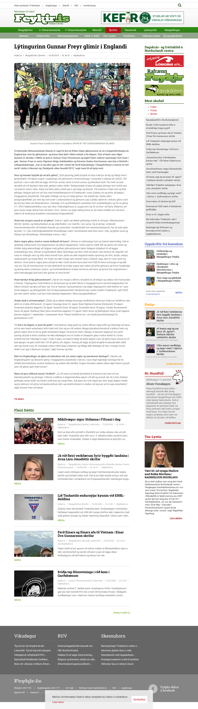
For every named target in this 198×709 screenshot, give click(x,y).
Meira (61, 443)
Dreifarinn (129, 35)
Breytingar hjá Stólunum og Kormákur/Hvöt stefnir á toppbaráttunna (159, 230)
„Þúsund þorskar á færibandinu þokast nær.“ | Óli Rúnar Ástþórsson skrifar (163, 160)
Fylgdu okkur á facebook (169, 688)
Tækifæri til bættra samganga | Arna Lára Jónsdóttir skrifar (163, 187)
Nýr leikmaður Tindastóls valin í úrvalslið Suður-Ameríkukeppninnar (163, 221)
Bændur (24, 35)
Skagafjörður (25, 30)
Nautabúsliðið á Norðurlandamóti (162, 120)
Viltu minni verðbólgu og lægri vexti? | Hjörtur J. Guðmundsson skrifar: (163, 195)
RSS (76, 5)
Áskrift (65, 5)
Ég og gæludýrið (172, 35)
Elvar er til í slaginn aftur (158, 214)
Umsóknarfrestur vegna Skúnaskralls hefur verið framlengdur (164, 170)
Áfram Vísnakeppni (158, 384)
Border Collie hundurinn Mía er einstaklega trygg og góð (160, 127)
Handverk (130, 30)
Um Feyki (70, 688)
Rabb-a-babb (92, 35)
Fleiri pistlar (174, 363)
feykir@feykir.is (153, 294)
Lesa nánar (58, 702)
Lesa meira (176, 518)
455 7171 (56, 688)
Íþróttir (153, 114)
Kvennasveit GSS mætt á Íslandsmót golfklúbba (163, 208)
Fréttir (153, 107)
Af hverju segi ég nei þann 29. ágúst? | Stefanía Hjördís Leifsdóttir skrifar (163, 179)
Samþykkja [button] (139, 699)
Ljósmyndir (150, 30)
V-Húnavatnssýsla (75, 30)
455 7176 (27, 688)
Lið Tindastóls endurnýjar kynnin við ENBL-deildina (163, 143)
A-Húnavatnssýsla (49, 30)
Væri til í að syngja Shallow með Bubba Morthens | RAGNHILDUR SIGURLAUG (162, 474)
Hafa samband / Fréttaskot (27, 5)
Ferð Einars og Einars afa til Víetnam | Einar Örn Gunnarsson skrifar (164, 135)
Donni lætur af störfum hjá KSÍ (160, 201)
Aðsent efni (43, 35)
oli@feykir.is (79, 55)
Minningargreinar (67, 35)
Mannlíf (96, 30)
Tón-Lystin (109, 35)
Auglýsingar (51, 5)
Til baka (19, 399)
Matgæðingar (172, 30)
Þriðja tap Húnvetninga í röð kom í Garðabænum (162, 151)
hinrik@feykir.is (65, 543)
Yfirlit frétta (121, 612)
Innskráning (89, 5)
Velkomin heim (151, 35)
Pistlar (153, 110)
